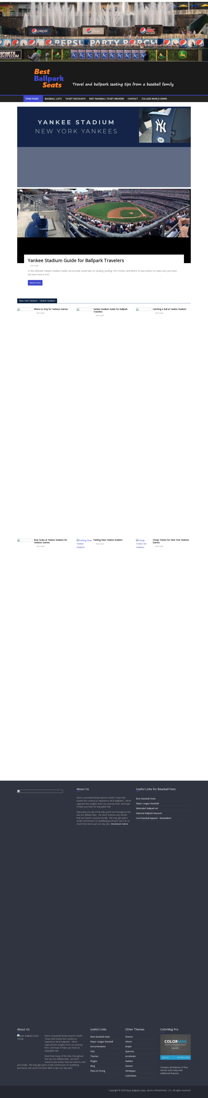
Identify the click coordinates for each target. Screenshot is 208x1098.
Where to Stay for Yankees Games (51, 309)
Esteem (129, 1065)
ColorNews (130, 1075)
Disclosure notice (119, 823)
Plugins (93, 1061)
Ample (128, 1046)
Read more (35, 282)
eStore (128, 1041)
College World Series (154, 98)
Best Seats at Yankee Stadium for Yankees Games (50, 541)
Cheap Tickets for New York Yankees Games (171, 541)
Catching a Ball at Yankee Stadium (169, 309)
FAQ (92, 1051)
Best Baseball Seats (146, 798)
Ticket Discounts (75, 98)
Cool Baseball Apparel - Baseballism (153, 818)
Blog (92, 1065)
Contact (133, 98)
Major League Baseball (147, 803)
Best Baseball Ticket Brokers (106, 98)
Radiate (129, 1061)
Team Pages (32, 98)
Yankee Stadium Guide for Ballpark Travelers (76, 260)
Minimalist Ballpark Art (147, 808)
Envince (129, 1036)
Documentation (98, 1046)
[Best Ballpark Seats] (20, 99)
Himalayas (130, 1070)
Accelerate (130, 1056)
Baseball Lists (53, 98)
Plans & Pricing (97, 1070)
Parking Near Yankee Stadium (108, 539)
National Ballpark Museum (149, 813)
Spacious (129, 1051)
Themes (94, 1056)
